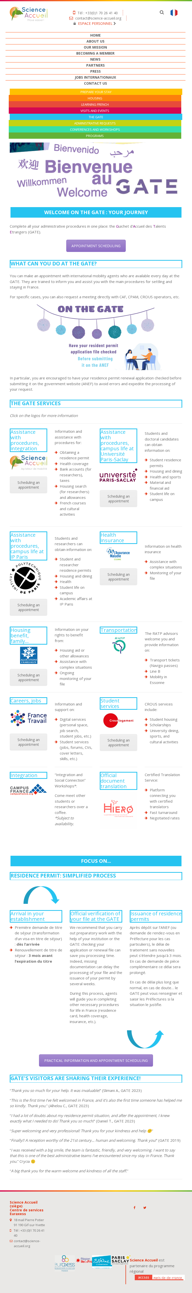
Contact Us (95, 83)
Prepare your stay (96, 92)
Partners (95, 65)
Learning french (95, 104)
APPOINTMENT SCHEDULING (96, 245)
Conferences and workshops (95, 129)
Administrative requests (95, 123)
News (95, 59)
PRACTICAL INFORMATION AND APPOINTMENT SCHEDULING (96, 1060)
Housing (95, 98)
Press (95, 71)
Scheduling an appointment (29, 485)
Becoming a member (95, 53)
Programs (95, 136)
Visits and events (94, 111)
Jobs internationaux (95, 77)
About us (95, 41)
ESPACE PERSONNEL (95, 23)
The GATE (96, 117)
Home (95, 35)
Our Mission (95, 47)
